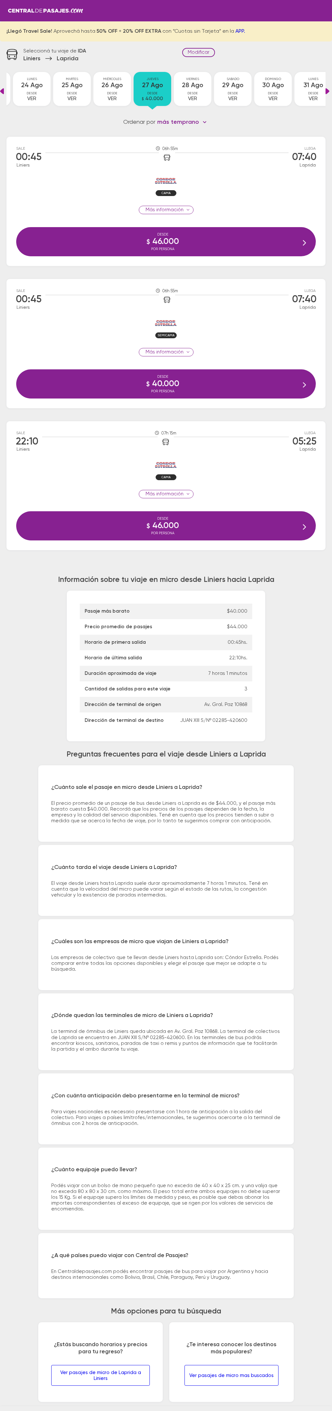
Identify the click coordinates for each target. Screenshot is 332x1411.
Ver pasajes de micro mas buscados (231, 1375)
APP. (240, 31)
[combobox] (182, 122)
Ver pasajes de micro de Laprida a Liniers (100, 1375)
